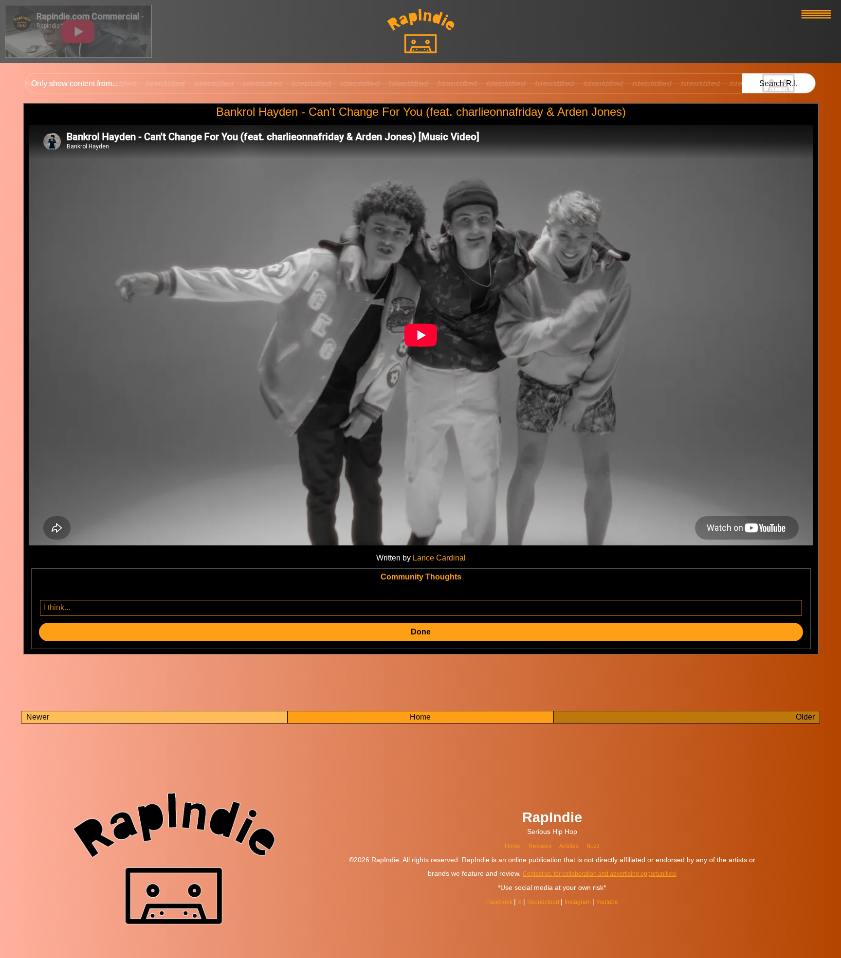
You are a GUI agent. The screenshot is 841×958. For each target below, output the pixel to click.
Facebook (492, 901)
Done (421, 632)
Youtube (615, 901)
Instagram (582, 901)
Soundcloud (542, 901)
